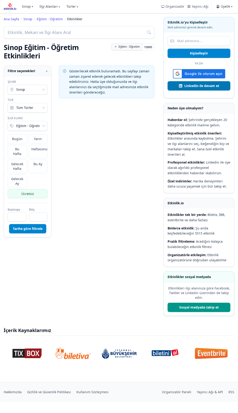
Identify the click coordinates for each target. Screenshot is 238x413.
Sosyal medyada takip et (199, 307)
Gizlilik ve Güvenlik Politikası (49, 392)
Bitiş (32, 210)
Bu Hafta (17, 151)
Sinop (27, 6)
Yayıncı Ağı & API (210, 392)
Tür (10, 100)
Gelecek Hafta (17, 166)
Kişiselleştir (199, 53)
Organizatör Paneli (176, 392)
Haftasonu (39, 149)
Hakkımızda (13, 392)
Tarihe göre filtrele (28, 228)
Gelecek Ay (17, 181)
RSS (231, 392)
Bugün (17, 139)
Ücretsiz (27, 193)
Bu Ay (37, 164)
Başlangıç (14, 210)
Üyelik (226, 6)
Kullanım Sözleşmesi (92, 392)
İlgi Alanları (50, 6)
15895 (148, 47)
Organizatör (174, 6)
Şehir (12, 82)
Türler (72, 6)
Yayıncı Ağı (200, 6)
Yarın (38, 139)
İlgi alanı (15, 118)
